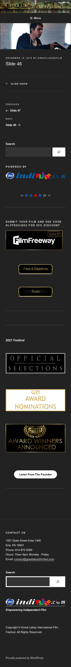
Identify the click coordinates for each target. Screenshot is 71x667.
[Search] (58, 152)
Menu (37, 18)
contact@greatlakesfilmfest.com (34, 559)
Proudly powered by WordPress (25, 658)
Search (10, 144)
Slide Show (19, 83)
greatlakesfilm (50, 58)
